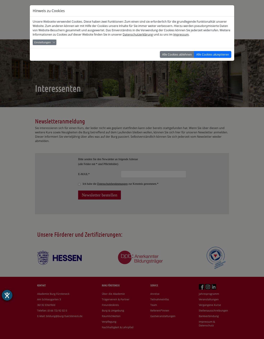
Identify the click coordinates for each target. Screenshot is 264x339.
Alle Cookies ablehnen (177, 54)
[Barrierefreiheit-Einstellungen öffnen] (7, 295)
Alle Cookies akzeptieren (212, 54)
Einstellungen (42, 42)
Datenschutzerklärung (138, 34)
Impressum (181, 34)
